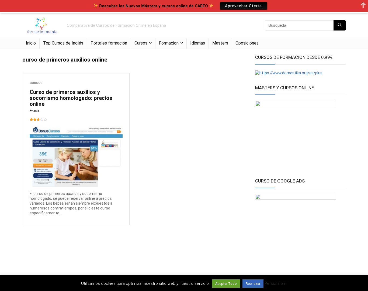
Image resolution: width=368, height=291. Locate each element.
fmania (34, 111)
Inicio (31, 43)
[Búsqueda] (340, 25)
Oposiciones (247, 43)
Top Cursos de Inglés (63, 43)
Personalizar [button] (276, 283)
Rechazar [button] (253, 284)
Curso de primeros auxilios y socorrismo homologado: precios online (71, 98)
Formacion (169, 43)
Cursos (140, 43)
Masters (220, 43)
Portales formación (109, 43)
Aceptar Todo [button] (226, 284)
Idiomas (197, 43)
